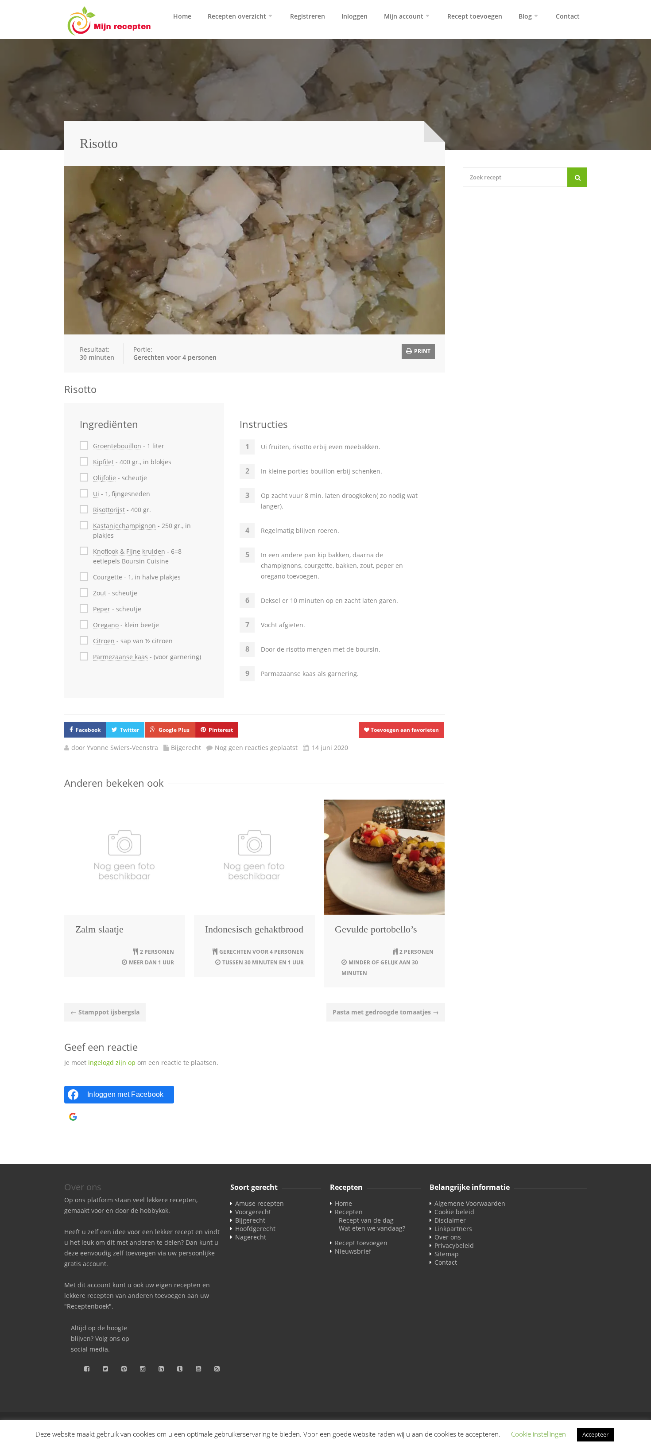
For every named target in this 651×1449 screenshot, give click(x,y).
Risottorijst (109, 509)
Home (182, 16)
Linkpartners (453, 1228)
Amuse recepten (259, 1203)
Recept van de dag (366, 1220)
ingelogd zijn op (112, 1062)
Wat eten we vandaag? (372, 1228)
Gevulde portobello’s (376, 929)
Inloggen (354, 16)
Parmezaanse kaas (120, 657)
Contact (568, 16)
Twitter (129, 730)
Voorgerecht (253, 1212)
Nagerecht (250, 1237)
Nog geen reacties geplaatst (256, 747)
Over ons (447, 1237)
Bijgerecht (186, 747)
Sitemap (446, 1254)
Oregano (106, 625)
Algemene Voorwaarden (469, 1203)
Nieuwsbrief (353, 1251)
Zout (99, 593)
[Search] (577, 177)
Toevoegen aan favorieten (404, 730)
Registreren (307, 16)
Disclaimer (450, 1220)
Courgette (107, 577)
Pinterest (221, 730)
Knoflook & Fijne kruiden (129, 551)
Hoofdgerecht (255, 1228)
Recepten (349, 1212)
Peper (101, 609)
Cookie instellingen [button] (538, 1434)
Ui (96, 493)
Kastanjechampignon (124, 525)
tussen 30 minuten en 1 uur (263, 962)
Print (421, 351)
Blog (525, 16)
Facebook (88, 730)
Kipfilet (103, 462)
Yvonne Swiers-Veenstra (122, 747)
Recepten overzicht (237, 16)
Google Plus (174, 730)
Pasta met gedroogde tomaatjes (386, 1012)
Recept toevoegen (474, 16)
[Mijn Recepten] (109, 21)
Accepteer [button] (595, 1434)
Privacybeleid (454, 1245)
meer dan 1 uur (151, 962)
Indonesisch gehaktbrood (254, 929)
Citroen (104, 641)
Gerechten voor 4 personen (175, 357)
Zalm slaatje (99, 929)
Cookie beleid (454, 1212)
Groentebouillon (117, 446)
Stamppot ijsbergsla (105, 1012)
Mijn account (403, 16)
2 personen (157, 952)
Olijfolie (104, 478)
